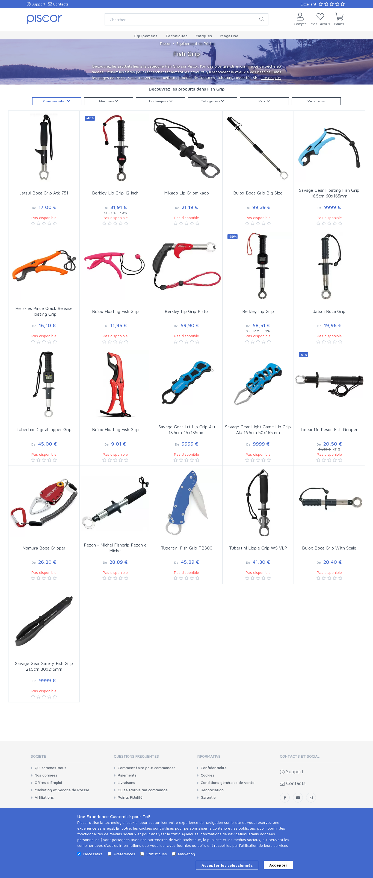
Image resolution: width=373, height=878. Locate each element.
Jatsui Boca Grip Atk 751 (44, 192)
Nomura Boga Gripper (44, 547)
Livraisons (126, 782)
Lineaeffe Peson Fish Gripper (329, 429)
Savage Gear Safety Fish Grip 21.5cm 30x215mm (44, 666)
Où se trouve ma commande (143, 790)
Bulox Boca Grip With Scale (329, 547)
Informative (209, 756)
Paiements (127, 775)
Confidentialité (214, 768)
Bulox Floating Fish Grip (115, 311)
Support (38, 4)
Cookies (207, 775)
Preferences (124, 853)
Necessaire (93, 853)
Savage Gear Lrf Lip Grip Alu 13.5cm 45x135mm (186, 429)
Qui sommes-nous (50, 768)
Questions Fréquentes (136, 756)
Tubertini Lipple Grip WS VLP (258, 547)
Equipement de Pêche (195, 43)
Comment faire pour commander (146, 768)
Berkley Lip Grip (258, 311)
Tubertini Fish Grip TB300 (186, 547)
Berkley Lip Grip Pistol (187, 311)
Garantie (208, 797)
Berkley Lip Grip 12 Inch (115, 192)
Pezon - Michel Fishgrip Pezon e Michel (115, 547)
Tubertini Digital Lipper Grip (44, 429)
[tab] (62, 758)
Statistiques (156, 853)
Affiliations (44, 797)
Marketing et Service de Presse (62, 790)
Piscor (165, 43)
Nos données (46, 775)
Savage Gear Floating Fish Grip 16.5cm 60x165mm (329, 193)
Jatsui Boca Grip (329, 311)
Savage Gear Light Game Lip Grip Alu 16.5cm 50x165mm (258, 429)
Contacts (60, 4)
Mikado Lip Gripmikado (186, 192)
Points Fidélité (130, 797)
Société (38, 756)
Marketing (186, 853)
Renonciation (212, 790)
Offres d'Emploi (48, 782)
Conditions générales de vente (227, 782)
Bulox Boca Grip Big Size (258, 192)
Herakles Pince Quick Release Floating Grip (44, 311)
